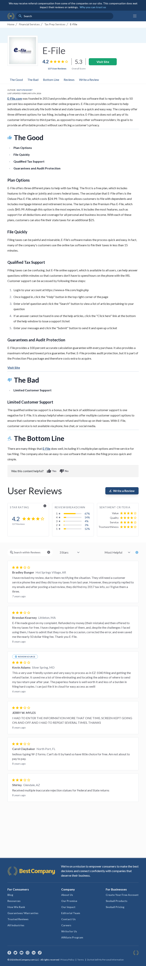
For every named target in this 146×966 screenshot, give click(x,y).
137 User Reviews (57, 68)
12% (87, 528)
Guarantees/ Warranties (22, 913)
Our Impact (68, 907)
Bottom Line (51, 79)
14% (87, 517)
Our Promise (69, 900)
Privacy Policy (67, 959)
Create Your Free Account (122, 894)
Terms (80, 959)
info (45, 506)
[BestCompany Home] (10, 16)
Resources (14, 900)
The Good (16, 79)
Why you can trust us (93, 7)
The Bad (32, 79)
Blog (10, 894)
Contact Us (68, 919)
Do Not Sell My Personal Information (105, 959)
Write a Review (89, 79)
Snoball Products (116, 900)
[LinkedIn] (34, 953)
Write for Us (69, 931)
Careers (66, 925)
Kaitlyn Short (25, 90)
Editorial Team (70, 913)
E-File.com (14, 98)
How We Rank (16, 907)
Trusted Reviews (18, 919)
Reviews (69, 79)
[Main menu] (135, 16)
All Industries (15, 925)
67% (87, 513)
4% (87, 521)
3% (87, 525)
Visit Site (103, 62)
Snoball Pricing (115, 907)
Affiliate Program (72, 937)
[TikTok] (40, 953)
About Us (67, 894)
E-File (46, 448)
